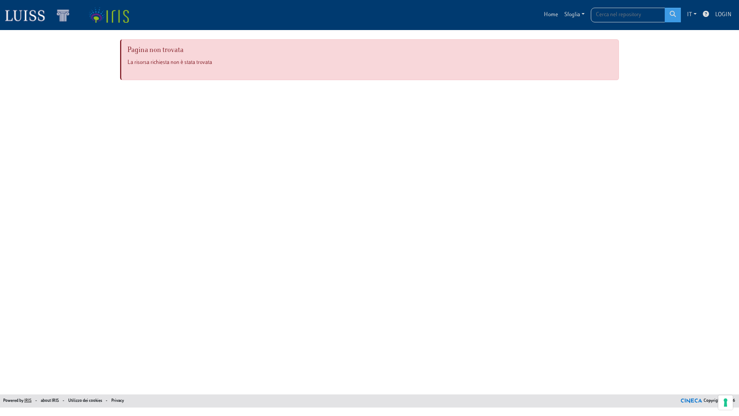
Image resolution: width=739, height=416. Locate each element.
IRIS (28, 401)
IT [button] (689, 15)
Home (551, 15)
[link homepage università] (108, 15)
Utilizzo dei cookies (85, 401)
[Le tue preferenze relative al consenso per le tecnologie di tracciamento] (725, 402)
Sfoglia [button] (572, 15)
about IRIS (50, 401)
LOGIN (723, 15)
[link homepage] (40, 15)
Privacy (117, 401)
